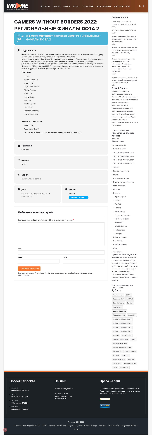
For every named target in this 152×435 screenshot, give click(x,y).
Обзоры (118, 234)
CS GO (117, 200)
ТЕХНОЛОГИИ (87, 6)
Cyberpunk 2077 (119, 145)
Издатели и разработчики (123, 182)
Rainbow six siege (122, 219)
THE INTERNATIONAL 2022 (123, 164)
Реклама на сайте (61, 394)
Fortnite (118, 208)
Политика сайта (60, 399)
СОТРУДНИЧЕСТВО (122, 6)
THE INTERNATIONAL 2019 (123, 152)
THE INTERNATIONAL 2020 (123, 156)
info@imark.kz (68, 389)
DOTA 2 (118, 204)
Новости (116, 193)
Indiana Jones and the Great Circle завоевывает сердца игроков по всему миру (124, 50)
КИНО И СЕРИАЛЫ (104, 6)
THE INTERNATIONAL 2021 (123, 160)
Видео (115, 175)
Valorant (116, 167)
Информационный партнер (122, 285)
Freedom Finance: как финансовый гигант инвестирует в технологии (124, 39)
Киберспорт (120, 230)
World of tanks (121, 226)
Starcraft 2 (119, 222)
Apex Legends (120, 197)
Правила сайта (117, 288)
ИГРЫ (75, 6)
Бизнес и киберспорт (121, 171)
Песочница (117, 241)
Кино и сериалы (119, 186)
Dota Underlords (119, 149)
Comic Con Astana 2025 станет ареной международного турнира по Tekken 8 (124, 80)
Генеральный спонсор (63, 396)
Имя (19, 249)
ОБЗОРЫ (66, 6)
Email (20, 258)
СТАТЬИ (57, 6)
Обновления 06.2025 (128, 30)
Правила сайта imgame (120, 130)
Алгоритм (115, 139)
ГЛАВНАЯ (46, 6)
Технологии (117, 252)
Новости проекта (120, 237)
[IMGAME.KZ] (18, 6)
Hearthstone (120, 211)
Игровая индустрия (121, 178)
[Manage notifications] (5, 430)
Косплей (116, 189)
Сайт (65, 258)
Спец (115, 248)
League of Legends (122, 215)
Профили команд (120, 244)
